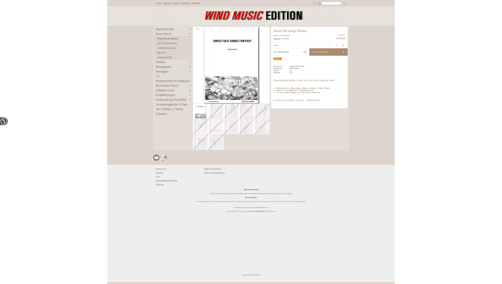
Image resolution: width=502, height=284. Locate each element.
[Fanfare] (173, 62)
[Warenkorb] (319, 3)
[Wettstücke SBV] (173, 57)
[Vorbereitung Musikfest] (173, 99)
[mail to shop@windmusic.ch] (156, 157)
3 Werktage (281, 39)
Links (158, 177)
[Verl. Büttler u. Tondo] (173, 109)
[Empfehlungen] (173, 95)
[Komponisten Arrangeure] (173, 81)
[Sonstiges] (173, 71)
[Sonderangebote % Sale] (173, 104)
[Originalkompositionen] (173, 38)
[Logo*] (251, 8)
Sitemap (160, 184)
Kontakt (196, 3)
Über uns (167, 3)
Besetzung (186, 3)
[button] (344, 3)
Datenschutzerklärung (214, 173)
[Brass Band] (173, 33)
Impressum (161, 169)
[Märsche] (173, 52)
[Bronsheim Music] (173, 85)
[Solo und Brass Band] (173, 43)
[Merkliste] (314, 3)
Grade (176, 3)
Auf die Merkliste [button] (281, 52)
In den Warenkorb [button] (320, 52)
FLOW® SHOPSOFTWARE (251, 275)
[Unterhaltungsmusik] (173, 48)
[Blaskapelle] (173, 66)
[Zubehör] (173, 113)
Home (159, 3)
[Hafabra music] (173, 90)
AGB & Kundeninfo (212, 169)
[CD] (173, 76)
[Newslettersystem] (163, 157)
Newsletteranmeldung (166, 180)
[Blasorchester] (173, 29)
